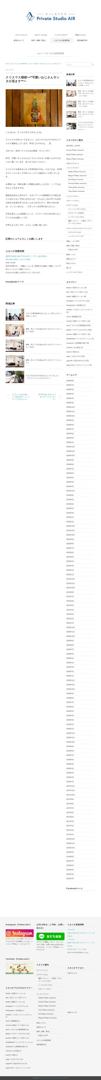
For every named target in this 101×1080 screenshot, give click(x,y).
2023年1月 (70, 522)
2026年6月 (70, 389)
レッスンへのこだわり (76, 217)
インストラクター (61, 35)
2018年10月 (70, 742)
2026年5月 (70, 394)
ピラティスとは (41, 35)
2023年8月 (70, 500)
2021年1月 (70, 623)
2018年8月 (70, 751)
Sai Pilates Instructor (75, 179)
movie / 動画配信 (72, 317)
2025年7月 (70, 429)
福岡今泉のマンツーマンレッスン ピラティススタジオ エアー (51, 1078)
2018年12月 (70, 733)
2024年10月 (70, 455)
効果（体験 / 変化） (39, 40)
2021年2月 (70, 619)
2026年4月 (70, 398)
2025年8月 (70, 425)
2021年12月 (70, 579)
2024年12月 (70, 447)
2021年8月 (70, 592)
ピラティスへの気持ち (76, 213)
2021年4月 (70, 610)
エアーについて (21, 35)
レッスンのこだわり (45, 985)
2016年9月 (70, 852)
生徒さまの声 (73, 249)
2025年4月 (70, 438)
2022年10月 (70, 535)
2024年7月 (70, 469)
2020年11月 (70, 632)
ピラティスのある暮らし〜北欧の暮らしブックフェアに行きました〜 (21, 397)
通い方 (68, 268)
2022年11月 (70, 530)
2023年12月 (70, 491)
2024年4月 (70, 482)
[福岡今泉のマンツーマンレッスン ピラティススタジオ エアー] (50, 10)
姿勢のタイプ (19, 40)
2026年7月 (70, 385)
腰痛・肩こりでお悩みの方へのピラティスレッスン (86, 114)
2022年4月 (70, 561)
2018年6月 (70, 760)
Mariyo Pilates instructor (75, 159)
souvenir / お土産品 (73, 347)
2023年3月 (70, 513)
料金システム (80, 35)
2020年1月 (70, 676)
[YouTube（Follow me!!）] (20, 964)
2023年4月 (70, 508)
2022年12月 (70, 526)
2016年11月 (70, 843)
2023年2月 (70, 517)
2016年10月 (70, 848)
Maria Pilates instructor (74, 154)
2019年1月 (70, 729)
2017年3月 (70, 826)
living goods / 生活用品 (74, 305)
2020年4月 (70, 663)
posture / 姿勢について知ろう (77, 334)
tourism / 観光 (71, 352)
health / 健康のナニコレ (74, 296)
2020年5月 (70, 658)
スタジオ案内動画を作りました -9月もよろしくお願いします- (86, 83)
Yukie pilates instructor (76, 187)
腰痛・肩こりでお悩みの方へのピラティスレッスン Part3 (86, 93)
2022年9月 (70, 539)
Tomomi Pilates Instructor (77, 183)
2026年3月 (70, 403)
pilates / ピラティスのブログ (76, 330)
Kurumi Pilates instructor (75, 150)
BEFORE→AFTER (73, 146)
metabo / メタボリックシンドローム (79, 310)
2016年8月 (70, 856)
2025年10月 (70, 416)
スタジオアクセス (74, 232)
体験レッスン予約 (72, 241)
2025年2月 (70, 442)
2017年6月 (70, 812)
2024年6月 (70, 473)
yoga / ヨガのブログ (73, 356)
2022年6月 (70, 552)
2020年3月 (70, 667)
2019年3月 (70, 720)
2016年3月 (70, 878)
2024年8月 (70, 464)
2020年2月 (70, 671)
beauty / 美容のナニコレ (75, 288)
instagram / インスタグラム (76, 301)
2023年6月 (70, 504)
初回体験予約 (82, 40)
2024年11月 (70, 451)
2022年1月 (70, 574)
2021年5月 (70, 605)
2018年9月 (70, 746)
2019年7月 (70, 702)
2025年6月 (70, 433)
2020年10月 (70, 636)
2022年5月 (70, 557)
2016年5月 (70, 870)
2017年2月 (70, 830)
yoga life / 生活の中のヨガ (75, 361)
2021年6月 (70, 601)
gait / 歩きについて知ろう (75, 292)
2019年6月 (70, 707)
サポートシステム (72, 201)
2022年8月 (70, 544)
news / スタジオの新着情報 (50, 53)
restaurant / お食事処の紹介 (76, 343)
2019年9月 (70, 693)
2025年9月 (70, 420)
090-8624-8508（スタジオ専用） (19, 259)
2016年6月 (70, 865)
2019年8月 (70, 698)
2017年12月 (70, 786)
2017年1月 (70, 834)
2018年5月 (70, 764)
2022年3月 (70, 566)
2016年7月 (70, 861)
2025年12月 (70, 407)
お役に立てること (72, 163)
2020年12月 (70, 627)
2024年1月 (70, 486)
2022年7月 (70, 548)
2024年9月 (70, 460)
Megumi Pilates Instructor (77, 176)
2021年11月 (70, 583)
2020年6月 (70, 654)
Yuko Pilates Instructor (76, 191)
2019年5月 (70, 711)
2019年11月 (70, 685)
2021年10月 (70, 588)
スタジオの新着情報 (62, 40)
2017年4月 (70, 821)
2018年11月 (70, 737)
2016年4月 (70, 874)
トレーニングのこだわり (77, 209)
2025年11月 (70, 411)
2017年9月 (70, 799)
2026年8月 (70, 381)
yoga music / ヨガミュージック (77, 365)
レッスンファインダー (76, 236)
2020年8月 (70, 645)
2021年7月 (70, 596)
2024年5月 (70, 477)
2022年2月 (70, 570)
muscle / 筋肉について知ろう (76, 321)
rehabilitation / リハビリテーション (78, 339)
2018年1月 (70, 782)
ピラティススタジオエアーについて (79, 228)
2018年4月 (70, 768)
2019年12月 (70, 680)
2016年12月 (70, 839)
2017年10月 (70, 795)
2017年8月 (70, 804)
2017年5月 (70, 817)
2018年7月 (70, 755)
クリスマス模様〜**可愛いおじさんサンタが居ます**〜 (44, 63)
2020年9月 (70, 641)
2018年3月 (70, 773)
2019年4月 (70, 715)
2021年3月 (70, 614)
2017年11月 (70, 790)
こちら (19, 944)
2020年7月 (70, 649)
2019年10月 (70, 689)
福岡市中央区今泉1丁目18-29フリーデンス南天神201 (26, 256)
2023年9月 (70, 495)
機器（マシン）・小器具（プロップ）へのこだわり (80, 222)
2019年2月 (70, 724)
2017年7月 (70, 808)
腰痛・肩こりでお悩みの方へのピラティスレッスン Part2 (86, 103)
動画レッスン (71, 254)
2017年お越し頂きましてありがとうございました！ (47, 397)
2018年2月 (70, 777)
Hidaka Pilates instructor (77, 172)
